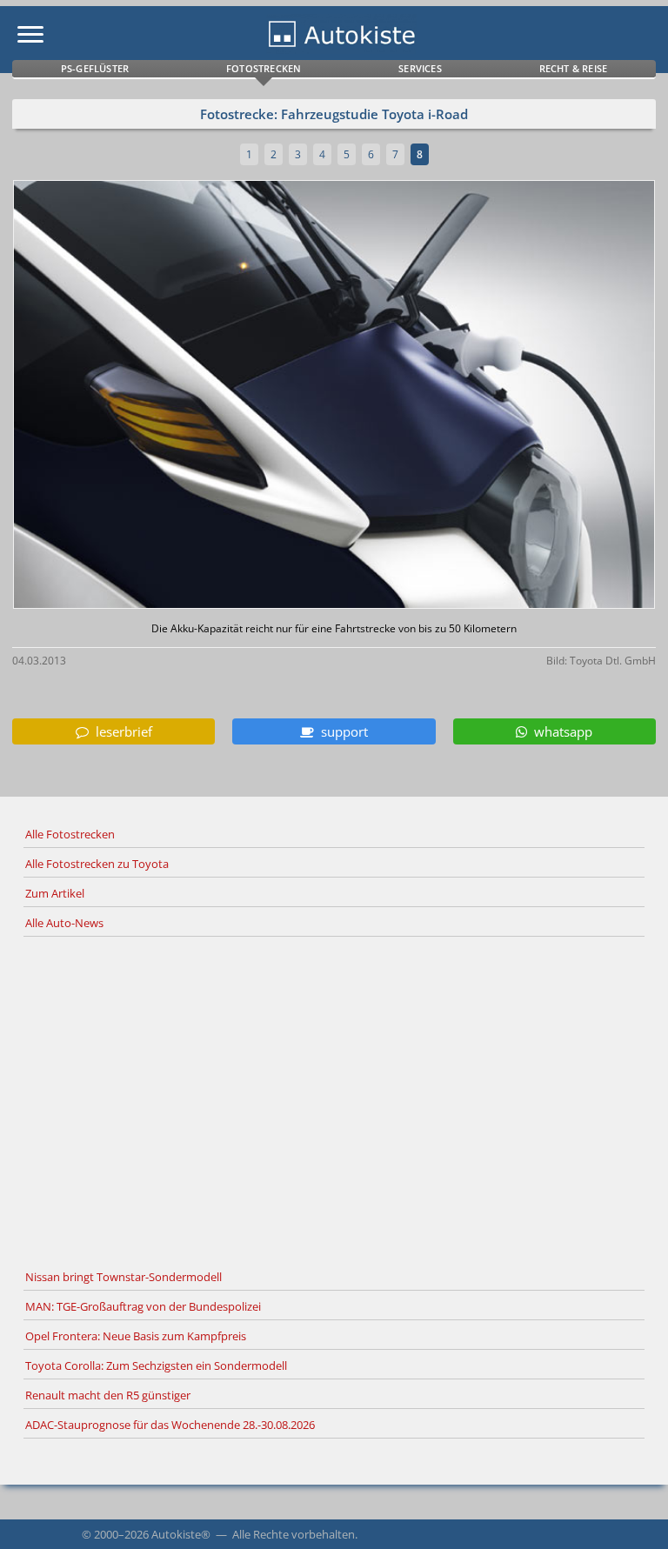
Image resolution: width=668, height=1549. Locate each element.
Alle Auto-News (64, 923)
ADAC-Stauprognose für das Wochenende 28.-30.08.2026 (170, 1424)
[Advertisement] (334, 1100)
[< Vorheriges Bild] (89, 396)
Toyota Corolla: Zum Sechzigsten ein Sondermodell (156, 1365)
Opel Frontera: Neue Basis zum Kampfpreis (135, 1336)
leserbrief (120, 731)
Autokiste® (180, 1534)
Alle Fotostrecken (70, 834)
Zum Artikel (54, 893)
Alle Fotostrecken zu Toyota (97, 863)
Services (420, 68)
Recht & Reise (573, 68)
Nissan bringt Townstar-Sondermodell (123, 1277)
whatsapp (559, 731)
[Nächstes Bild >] (440, 396)
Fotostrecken (263, 68)
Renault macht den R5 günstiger (107, 1395)
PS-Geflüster (95, 68)
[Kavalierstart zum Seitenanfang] (631, 1512)
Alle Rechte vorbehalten (293, 1534)
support (341, 731)
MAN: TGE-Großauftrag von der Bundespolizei (143, 1306)
